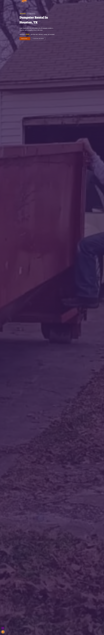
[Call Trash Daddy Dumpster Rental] (3, 633)
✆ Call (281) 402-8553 (38, 38)
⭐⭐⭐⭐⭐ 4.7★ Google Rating (27, 13)
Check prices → (25, 38)
